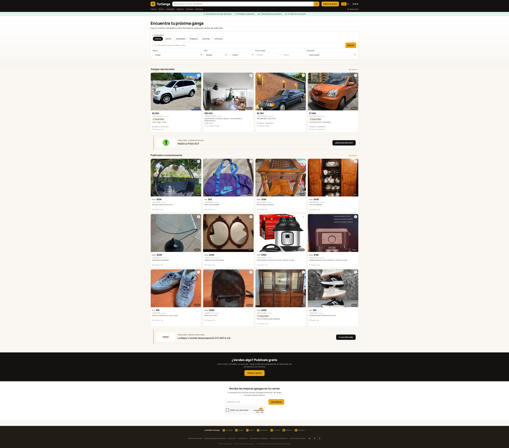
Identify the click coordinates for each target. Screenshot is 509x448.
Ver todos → (353, 69)
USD (343, 4)
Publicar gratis (330, 4)
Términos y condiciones (278, 438)
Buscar (351, 45)
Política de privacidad (297, 438)
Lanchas (189, 9)
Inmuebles (170, 9)
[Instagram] (309, 438)
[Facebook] (314, 438)
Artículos (199, 9)
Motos (161, 9)
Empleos (180, 9)
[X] (319, 438)
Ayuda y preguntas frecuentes (215, 438)
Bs (348, 4)
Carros (153, 9)
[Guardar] (198, 75)
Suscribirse (276, 402)
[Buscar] (316, 4)
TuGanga (227, 430)
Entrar (355, 4)
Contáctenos (243, 438)
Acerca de (232, 438)
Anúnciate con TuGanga (258, 438)
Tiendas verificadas (194, 438)
